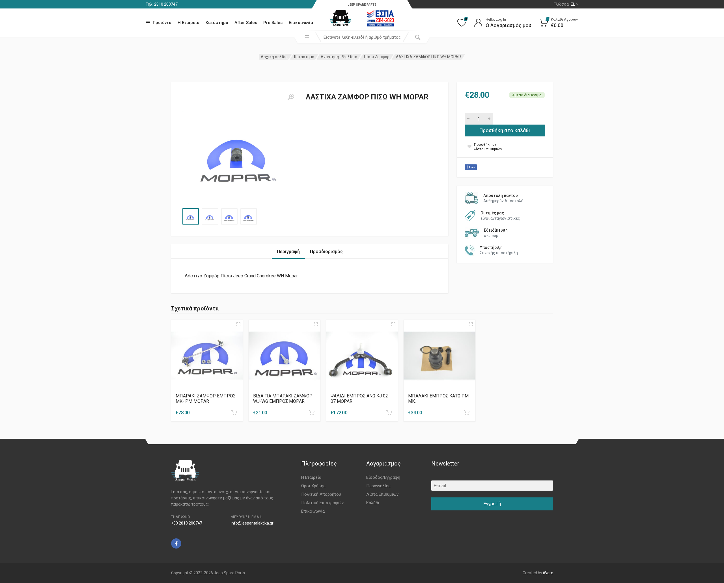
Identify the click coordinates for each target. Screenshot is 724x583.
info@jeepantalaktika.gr (252, 523)
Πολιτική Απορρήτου (321, 494)
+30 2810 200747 (186, 523)
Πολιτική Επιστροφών (322, 502)
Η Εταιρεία (188, 22)
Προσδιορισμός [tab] (326, 251)
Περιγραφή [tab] (288, 251)
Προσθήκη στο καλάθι (504, 130)
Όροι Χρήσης (313, 485)
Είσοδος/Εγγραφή (383, 477)
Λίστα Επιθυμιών (382, 494)
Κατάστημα (217, 22)
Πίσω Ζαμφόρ (376, 57)
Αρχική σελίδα (274, 57)
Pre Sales (273, 22)
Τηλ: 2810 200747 (162, 4)
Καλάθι (372, 502)
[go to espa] (380, 18)
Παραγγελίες (378, 485)
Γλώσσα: (564, 4)
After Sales (245, 22)
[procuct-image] (207, 355)
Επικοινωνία (301, 22)
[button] (234, 413)
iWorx (548, 573)
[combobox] (362, 37)
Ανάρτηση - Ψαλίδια (339, 57)
